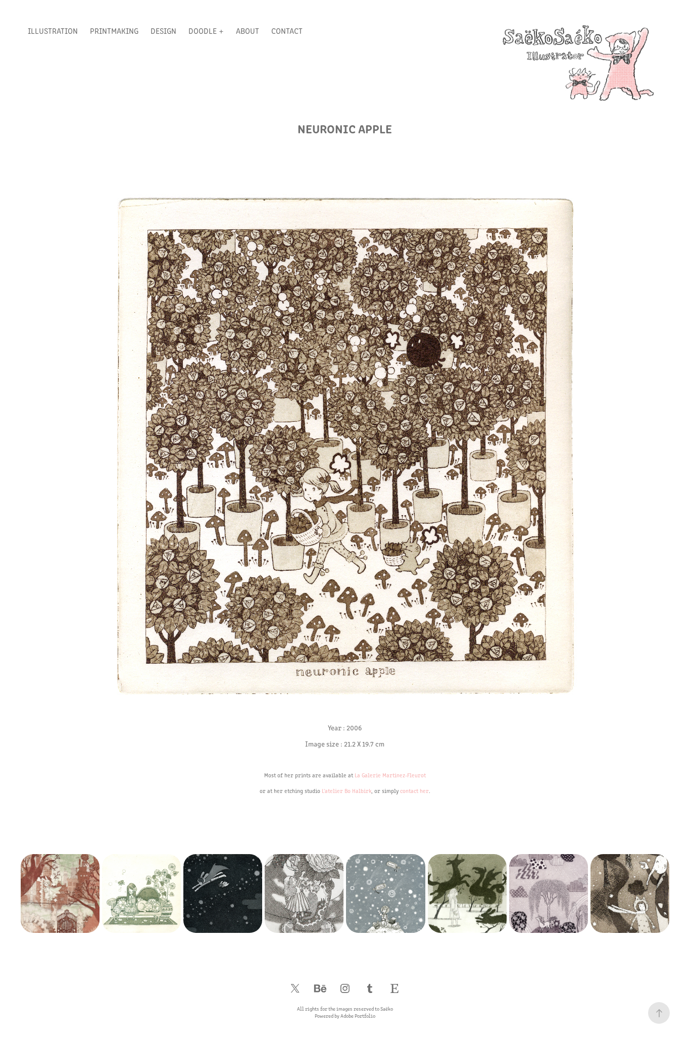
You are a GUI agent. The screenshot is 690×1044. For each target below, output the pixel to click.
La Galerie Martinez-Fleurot (390, 775)
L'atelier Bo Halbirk (346, 790)
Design (163, 30)
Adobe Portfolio (357, 1015)
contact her (414, 790)
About (247, 30)
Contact (287, 30)
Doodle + (206, 30)
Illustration (53, 30)
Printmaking (114, 30)
